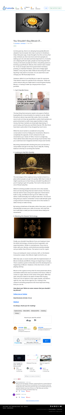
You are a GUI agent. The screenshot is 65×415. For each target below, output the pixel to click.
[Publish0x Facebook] (51, 406)
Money (17, 313)
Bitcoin (32, 8)
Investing (43, 310)
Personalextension (20, 382)
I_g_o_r (44, 368)
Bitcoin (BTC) (26, 310)
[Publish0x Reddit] (57, 406)
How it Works (5, 406)
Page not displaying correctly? (32, 400)
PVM (17, 368)
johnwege (17, 43)
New (22, 8)
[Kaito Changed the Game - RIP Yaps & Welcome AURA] (19, 358)
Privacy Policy (59, 409)
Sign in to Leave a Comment (33, 376)
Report (28, 391)
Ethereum (38, 8)
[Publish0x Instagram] (59, 406)
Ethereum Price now (31, 363)
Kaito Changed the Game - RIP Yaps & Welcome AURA (17, 364)
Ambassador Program (16, 406)
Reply (23, 391)
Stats (22, 406)
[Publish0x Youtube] (61, 406)
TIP (47, 340)
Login (46, 8)
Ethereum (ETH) (35, 310)
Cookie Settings (10, 407)
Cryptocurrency (18, 310)
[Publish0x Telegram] (55, 406)
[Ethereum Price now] (32, 358)
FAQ (10, 406)
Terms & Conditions (52, 409)
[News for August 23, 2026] (46, 358)
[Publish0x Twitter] (53, 406)
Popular (17, 8)
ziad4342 (18, 394)
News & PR (26, 8)
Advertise (26, 406)
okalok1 (31, 368)
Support (4, 407)
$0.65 (15, 45)
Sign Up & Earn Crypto (55, 8)
